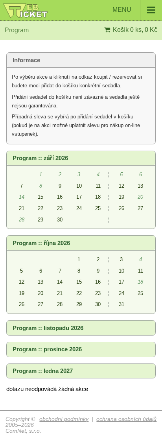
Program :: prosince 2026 (47, 349)
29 (40, 220)
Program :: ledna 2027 (43, 371)
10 (79, 186)
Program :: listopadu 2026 (48, 328)
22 (40, 208)
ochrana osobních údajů (126, 419)
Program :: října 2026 (41, 243)
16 (60, 197)
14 (60, 282)
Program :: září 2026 (40, 158)
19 (121, 197)
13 (140, 186)
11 (98, 186)
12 (121, 186)
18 (98, 197)
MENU (122, 9)
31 (121, 304)
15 (40, 197)
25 (98, 208)
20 (40, 293)
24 (79, 208)
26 (121, 208)
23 (60, 208)
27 (140, 208)
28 (60, 304)
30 (60, 220)
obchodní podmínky (63, 419)
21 (21, 208)
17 (79, 197)
